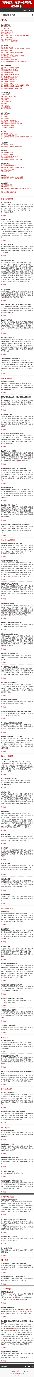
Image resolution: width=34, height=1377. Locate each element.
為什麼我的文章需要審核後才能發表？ (11, 87)
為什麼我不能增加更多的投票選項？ (11, 74)
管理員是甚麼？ (5, 115)
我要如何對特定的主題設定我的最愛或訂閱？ (13, 167)
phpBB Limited (8, 1296)
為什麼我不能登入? (6, 34)
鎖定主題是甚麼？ (6, 107)
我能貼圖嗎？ (4, 100)
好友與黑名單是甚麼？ (7, 145)
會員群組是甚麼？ (6, 118)
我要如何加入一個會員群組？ (9, 120)
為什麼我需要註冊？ (6, 27)
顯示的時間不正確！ (6, 50)
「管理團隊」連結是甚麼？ (8, 127)
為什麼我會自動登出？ (7, 39)
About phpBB (11, 1300)
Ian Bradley (21, 1370)
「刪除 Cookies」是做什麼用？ (9, 41)
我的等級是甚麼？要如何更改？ (9, 59)
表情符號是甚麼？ (6, 98)
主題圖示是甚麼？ (6, 109)
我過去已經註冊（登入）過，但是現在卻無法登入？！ (16, 36)
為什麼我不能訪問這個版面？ (9, 78)
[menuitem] (31, 10)
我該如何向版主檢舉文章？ (8, 83)
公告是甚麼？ (4, 103)
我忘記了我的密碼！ (6, 37)
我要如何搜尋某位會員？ (8, 158)
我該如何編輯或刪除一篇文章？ (9, 69)
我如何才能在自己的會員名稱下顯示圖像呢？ (13, 56)
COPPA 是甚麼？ (5, 28)
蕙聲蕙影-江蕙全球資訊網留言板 (17, 4)
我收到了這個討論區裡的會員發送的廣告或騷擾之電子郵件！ (16, 137)
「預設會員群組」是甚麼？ (8, 125)
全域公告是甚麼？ (6, 102)
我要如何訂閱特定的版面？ (8, 169)
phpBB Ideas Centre (26, 1311)
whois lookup (13, 1328)
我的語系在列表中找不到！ (8, 54)
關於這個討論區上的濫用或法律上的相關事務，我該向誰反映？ (17, 189)
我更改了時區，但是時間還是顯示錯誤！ (12, 52)
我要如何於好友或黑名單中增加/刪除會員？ (13, 146)
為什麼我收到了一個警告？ (8, 81)
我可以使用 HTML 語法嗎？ (8, 96)
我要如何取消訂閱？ (6, 171)
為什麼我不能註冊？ (6, 30)
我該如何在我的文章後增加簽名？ (10, 71)
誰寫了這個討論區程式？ (8, 185)
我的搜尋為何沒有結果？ (8, 154)
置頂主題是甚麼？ (6, 105)
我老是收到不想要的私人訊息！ (9, 135)
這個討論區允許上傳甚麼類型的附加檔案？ (12, 177)
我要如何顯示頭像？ (6, 58)
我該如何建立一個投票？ (8, 72)
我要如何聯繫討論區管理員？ (9, 192)
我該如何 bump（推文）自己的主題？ (11, 88)
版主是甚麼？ (4, 116)
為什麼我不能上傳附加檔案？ (9, 79)
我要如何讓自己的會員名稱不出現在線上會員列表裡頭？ (16, 49)
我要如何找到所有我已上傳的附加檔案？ (12, 179)
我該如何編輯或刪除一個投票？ (9, 76)
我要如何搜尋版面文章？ (8, 152)
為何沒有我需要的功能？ (8, 186)
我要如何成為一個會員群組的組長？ (11, 122)
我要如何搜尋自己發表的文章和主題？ (11, 159)
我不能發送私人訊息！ (7, 133)
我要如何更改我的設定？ (8, 47)
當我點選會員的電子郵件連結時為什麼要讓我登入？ (15, 61)
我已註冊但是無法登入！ (8, 32)
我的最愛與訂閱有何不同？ (8, 166)
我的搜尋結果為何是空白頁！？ (9, 156)
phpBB (19, 461)
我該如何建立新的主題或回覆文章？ (11, 67)
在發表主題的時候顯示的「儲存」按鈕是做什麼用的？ (16, 85)
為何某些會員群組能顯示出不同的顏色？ (12, 124)
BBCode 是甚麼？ (6, 94)
